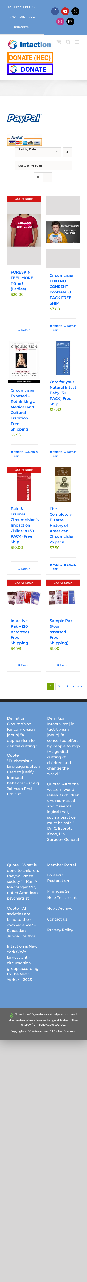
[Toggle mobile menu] (77, 42)
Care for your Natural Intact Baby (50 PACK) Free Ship (63, 393)
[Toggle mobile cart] (59, 42)
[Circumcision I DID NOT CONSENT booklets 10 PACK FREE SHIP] (63, 232)
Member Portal (61, 865)
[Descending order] (67, 152)
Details (25, 330)
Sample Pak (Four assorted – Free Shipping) (61, 632)
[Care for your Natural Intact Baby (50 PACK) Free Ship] (63, 358)
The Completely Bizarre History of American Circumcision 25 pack (62, 525)
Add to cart (57, 328)
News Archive (59, 908)
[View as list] (47, 177)
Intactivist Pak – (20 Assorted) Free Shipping (20, 632)
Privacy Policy (60, 930)
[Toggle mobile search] (68, 42)
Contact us (57, 919)
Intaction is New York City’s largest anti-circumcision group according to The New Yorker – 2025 (23, 963)
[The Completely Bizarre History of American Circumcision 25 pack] (63, 484)
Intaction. (42, 1031)
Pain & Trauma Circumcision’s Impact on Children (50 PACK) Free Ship (25, 525)
